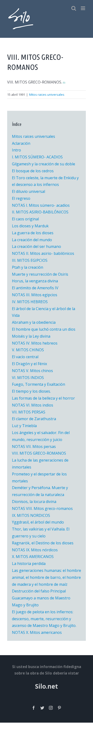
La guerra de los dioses (32, 232)
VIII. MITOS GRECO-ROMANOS (39, 453)
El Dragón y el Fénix (29, 363)
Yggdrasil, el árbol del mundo (38, 522)
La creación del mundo (32, 239)
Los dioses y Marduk (30, 226)
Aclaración (21, 143)
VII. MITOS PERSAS (28, 412)
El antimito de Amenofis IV (35, 287)
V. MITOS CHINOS (28, 349)
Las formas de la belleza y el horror (43, 398)
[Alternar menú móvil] (83, 8)
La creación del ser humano (36, 246)
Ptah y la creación (27, 267)
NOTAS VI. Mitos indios (32, 405)
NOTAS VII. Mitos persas (34, 446)
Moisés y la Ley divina (31, 336)
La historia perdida (29, 563)
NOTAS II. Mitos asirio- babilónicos (43, 253)
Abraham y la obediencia (34, 322)
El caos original (25, 219)
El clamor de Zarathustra (34, 418)
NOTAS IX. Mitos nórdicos (35, 549)
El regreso (21, 198)
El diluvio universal (28, 191)
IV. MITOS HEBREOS (30, 301)
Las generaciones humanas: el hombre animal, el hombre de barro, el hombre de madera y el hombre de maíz (46, 577)
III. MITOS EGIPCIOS (29, 260)
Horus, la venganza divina (35, 281)
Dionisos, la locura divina (34, 501)
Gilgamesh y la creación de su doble (43, 164)
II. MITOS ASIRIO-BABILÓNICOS (40, 212)
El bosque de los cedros (33, 170)
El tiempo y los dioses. (31, 391)
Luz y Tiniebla (24, 425)
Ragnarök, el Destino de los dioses (42, 543)
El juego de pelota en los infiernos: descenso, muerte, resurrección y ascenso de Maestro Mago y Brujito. (44, 618)
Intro (16, 150)
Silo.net (46, 686)
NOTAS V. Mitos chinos (32, 370)
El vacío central (25, 356)
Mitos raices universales (46, 94)
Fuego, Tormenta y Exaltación (38, 384)
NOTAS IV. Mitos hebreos (34, 343)
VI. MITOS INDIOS (28, 377)
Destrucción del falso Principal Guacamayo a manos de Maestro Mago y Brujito (41, 598)
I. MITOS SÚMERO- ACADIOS (37, 157)
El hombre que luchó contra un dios (43, 329)
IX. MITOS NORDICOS (31, 515)
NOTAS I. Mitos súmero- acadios (41, 205)
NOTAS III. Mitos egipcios (34, 294)
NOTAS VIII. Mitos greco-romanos (42, 508)
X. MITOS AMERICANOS (33, 556)
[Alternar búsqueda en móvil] (73, 8)
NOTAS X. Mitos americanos (37, 632)
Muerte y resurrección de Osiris (40, 274)
